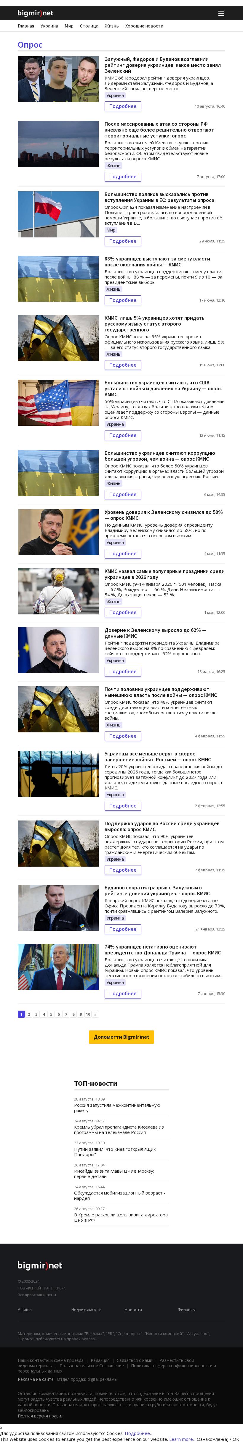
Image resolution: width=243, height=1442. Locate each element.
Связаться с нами (134, 1360)
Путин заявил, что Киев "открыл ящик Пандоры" (115, 1151)
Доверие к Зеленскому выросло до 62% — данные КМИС (156, 633)
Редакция (100, 1360)
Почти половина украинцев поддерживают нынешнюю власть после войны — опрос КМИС (161, 692)
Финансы (187, 1309)
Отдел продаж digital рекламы (87, 1379)
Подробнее (123, 106)
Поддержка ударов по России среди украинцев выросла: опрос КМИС (162, 826)
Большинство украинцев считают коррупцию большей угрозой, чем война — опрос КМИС (160, 455)
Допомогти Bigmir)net (121, 1037)
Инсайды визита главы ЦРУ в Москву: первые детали (114, 1173)
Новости (133, 1309)
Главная (26, 26)
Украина (49, 26)
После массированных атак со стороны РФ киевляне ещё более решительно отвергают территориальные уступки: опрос (159, 129)
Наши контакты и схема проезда (51, 1360)
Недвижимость (86, 1309)
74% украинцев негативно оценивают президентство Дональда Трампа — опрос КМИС (163, 949)
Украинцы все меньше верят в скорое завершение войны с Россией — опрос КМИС (158, 756)
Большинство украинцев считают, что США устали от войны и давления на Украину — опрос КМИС (163, 388)
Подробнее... (139, 1433)
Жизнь (112, 26)
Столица (89, 26)
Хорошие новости (144, 26)
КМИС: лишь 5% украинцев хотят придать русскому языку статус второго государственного (154, 323)
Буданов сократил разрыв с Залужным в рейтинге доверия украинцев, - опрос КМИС (157, 890)
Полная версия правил (40, 1416)
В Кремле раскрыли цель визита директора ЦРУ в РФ (121, 1217)
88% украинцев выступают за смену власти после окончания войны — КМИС (157, 261)
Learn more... (182, 1439)
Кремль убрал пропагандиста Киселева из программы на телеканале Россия (119, 1129)
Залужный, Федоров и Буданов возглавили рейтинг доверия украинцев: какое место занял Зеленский (163, 65)
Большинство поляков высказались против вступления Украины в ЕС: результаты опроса (159, 197)
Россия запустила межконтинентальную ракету (117, 1107)
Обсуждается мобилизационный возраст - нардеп (119, 1195)
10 (88, 1014)
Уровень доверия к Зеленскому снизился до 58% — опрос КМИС (164, 515)
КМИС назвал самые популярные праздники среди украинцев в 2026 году (165, 574)
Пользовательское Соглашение (92, 1365)
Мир (69, 26)
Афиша (25, 1309)
